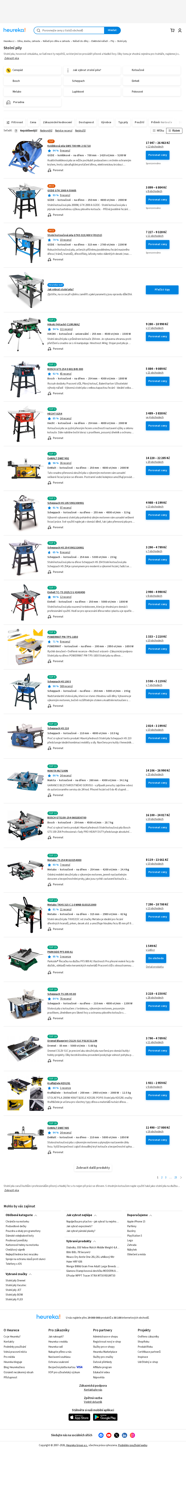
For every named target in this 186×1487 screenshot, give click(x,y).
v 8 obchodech (154, 191)
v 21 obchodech (154, 373)
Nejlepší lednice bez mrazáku (22, 1254)
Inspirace (143, 1357)
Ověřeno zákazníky (148, 1337)
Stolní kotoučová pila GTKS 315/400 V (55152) (74, 235)
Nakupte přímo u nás (60, 1352)
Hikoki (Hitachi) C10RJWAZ (63, 324)
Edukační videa (101, 1372)
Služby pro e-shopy (104, 1347)
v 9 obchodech (154, 1087)
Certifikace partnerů (149, 1352)
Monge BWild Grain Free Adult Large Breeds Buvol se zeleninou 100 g (93, 1266)
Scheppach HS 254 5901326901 (65, 548)
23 (175, 1177)
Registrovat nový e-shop (107, 1342)
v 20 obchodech (154, 462)
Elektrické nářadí (99, 41)
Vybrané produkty (78, 1241)
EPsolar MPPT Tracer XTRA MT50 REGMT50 (90, 1276)
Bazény (131, 1231)
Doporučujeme (137, 1215)
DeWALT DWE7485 (58, 1128)
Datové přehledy (102, 1362)
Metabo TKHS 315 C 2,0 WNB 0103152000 (71, 905)
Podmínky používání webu (132, 1445)
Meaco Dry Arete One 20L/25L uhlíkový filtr (90, 1257)
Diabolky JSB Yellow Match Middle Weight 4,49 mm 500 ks (93, 1247)
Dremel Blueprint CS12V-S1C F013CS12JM (72, 1041)
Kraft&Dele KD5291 (58, 1083)
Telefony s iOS (14, 1264)
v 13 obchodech (154, 507)
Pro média (9, 1357)
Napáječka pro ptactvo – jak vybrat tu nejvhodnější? (93, 1222)
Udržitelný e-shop (148, 1362)
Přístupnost (10, 1377)
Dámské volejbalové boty (20, 1236)
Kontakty (9, 1342)
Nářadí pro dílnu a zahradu (56, 41)
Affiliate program (102, 1367)
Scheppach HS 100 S (59, 682)
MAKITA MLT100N (57, 771)
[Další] (181, 1178)
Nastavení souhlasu (59, 1357)
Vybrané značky (16, 1274)
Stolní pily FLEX (14, 1299)
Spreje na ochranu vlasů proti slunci (25, 1259)
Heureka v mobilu (58, 1342)
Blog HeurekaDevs (14, 1367)
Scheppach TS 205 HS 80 (61, 994)
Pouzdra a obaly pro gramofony (23, 1231)
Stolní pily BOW (14, 1294)
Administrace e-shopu (105, 1337)
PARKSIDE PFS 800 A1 (60, 952)
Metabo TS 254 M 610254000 (64, 860)
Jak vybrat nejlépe (79, 1215)
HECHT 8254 (54, 414)
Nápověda (98, 1377)
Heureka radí (55, 1347)
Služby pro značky (103, 1357)
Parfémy (131, 1226)
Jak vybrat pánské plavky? (80, 1231)
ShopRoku (143, 1342)
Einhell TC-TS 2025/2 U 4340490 (66, 592)
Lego (130, 1240)
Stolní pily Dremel (15, 1281)
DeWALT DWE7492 (58, 458)
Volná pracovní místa (15, 1352)
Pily (112, 41)
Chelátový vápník (15, 1250)
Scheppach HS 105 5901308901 (65, 503)
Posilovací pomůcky (17, 1240)
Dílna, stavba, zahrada (28, 41)
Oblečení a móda (136, 1254)
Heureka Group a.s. (76, 1445)
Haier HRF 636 (74, 1262)
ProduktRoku (145, 1347)
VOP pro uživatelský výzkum (64, 1372)
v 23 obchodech (154, 774)
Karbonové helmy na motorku (22, 1245)
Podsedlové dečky (16, 1226)
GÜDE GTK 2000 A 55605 (61, 191)
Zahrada (131, 1245)
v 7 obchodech (154, 551)
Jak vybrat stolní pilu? (60, 289)
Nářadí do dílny (80, 41)
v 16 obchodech (154, 1132)
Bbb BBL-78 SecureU (78, 1252)
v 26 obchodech (154, 998)
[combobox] (69, 30)
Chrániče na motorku (17, 1222)
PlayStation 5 (134, 1236)
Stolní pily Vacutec (16, 1285)
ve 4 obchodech (155, 417)
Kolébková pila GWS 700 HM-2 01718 (69, 146)
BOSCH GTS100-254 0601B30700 (66, 818)
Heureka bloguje (13, 1362)
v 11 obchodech (154, 236)
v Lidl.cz (150, 950)
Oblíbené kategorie (19, 1215)
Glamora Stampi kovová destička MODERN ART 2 (93, 1271)
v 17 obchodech (154, 328)
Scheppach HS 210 (58, 728)
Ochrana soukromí (58, 1362)
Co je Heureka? (12, 1337)
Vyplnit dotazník (93, 1402)
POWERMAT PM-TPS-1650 (62, 637)
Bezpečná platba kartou (61, 1367)
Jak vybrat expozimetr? (79, 1226)
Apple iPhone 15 (136, 1222)
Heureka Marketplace (105, 1352)
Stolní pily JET (13, 1290)
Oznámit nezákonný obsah (18, 1372)
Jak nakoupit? (56, 1337)
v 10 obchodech (154, 641)
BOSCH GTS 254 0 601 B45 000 (65, 369)
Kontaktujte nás (93, 1390)
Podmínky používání (15, 1347)
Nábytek (132, 1250)
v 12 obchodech (154, 147)
